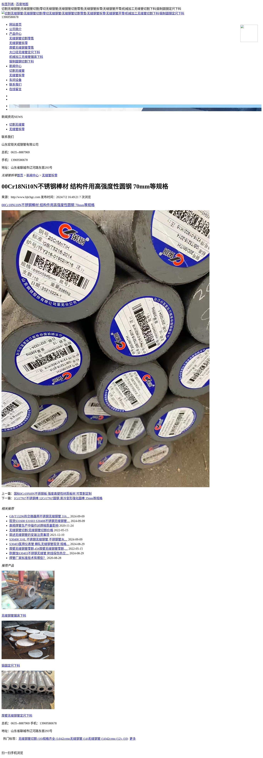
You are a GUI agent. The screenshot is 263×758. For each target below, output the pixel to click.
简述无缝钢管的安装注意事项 (29, 534)
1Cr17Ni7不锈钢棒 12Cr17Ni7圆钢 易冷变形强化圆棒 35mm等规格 (58, 498)
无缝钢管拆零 (18, 43)
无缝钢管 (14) (97, 738)
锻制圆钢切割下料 (21, 61)
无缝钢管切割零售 (21, 38)
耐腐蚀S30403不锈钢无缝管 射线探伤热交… (39, 553)
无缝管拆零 (17, 75)
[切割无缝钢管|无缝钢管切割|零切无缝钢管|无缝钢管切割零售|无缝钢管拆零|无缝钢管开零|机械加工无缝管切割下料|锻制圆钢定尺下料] (93, 13)
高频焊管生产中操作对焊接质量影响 (34, 525)
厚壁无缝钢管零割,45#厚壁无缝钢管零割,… (38, 548)
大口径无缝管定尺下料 (24, 52)
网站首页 (15, 24)
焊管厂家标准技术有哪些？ (27, 558)
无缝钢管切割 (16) (30, 738)
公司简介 (15, 29)
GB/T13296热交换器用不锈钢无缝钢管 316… (39, 516)
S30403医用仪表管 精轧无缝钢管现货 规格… (39, 544)
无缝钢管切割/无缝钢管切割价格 (31, 530)
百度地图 (22, 4)
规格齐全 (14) (52, 738)
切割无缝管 (17, 70)
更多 (133, 738)
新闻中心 (15, 66)
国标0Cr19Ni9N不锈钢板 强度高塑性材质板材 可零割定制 (53, 493)
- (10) (124, 738)
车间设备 (15, 80)
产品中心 (15, 33)
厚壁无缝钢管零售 (21, 47)
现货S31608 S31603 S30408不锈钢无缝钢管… (39, 521)
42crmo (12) (113, 738)
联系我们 (15, 84)
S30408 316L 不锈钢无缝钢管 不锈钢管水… (38, 539)
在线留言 (15, 89)
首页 (20, 175)
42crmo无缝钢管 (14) (74, 738)
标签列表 (8, 4)
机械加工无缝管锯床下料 (26, 56)
